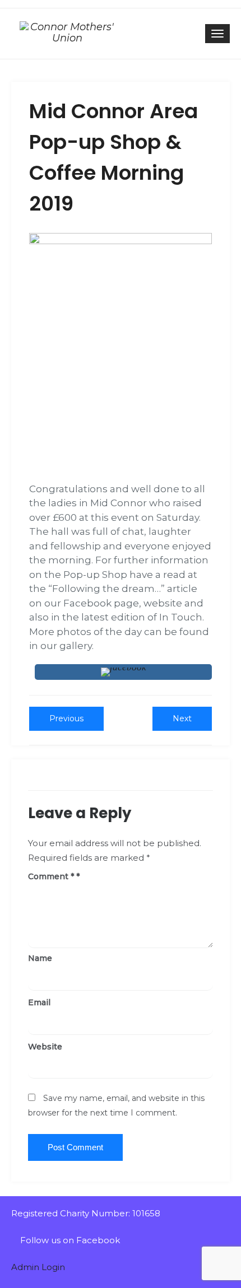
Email (39, 1002)
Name (40, 958)
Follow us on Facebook (69, 1240)
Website (45, 1047)
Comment (51, 876)
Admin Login (38, 1267)
